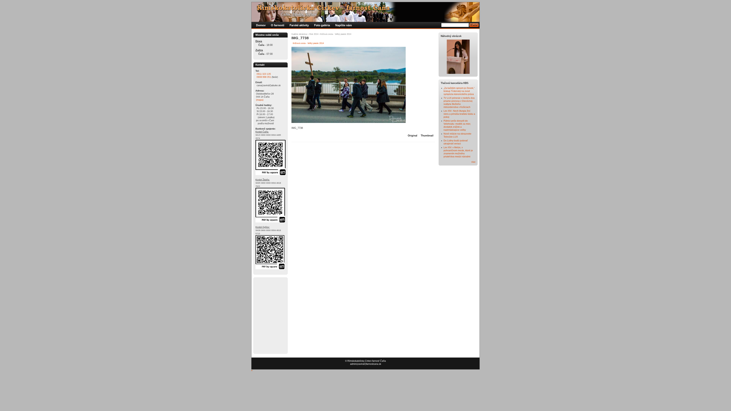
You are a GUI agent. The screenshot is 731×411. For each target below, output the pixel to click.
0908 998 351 (264, 77)
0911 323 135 (264, 74)
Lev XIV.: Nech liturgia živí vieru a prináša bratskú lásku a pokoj (459, 114)
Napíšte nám (343, 25)
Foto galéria (322, 25)
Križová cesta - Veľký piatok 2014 (335, 34)
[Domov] (324, 21)
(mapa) (259, 100)
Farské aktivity (299, 25)
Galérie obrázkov (299, 34)
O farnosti (277, 25)
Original (412, 135)
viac (473, 162)
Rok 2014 (313, 34)
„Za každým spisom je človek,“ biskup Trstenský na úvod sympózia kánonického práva (459, 91)
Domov (261, 25)
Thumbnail (427, 135)
